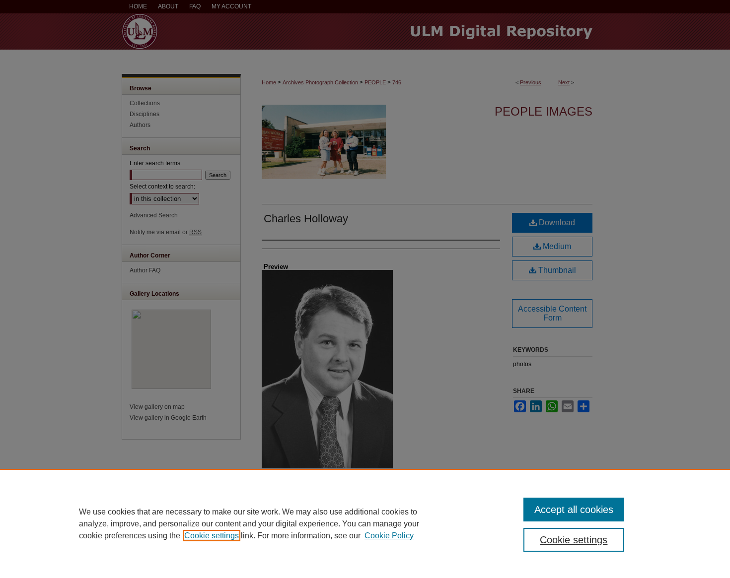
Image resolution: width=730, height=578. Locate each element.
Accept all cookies (573, 509)
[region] (365, 523)
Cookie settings (211, 535)
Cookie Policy (389, 535)
